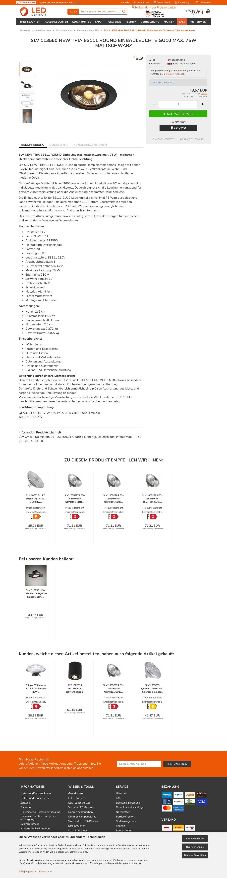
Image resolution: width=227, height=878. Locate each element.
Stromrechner (76, 826)
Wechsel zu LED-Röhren (83, 821)
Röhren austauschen (80, 812)
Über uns (121, 793)
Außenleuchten (56, 21)
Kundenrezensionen (90, 145)
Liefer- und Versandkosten (36, 793)
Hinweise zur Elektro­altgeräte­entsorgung (38, 818)
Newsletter (123, 812)
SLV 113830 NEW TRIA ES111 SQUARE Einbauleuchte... (35, 593)
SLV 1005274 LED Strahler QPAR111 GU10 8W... (36, 499)
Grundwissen (76, 793)
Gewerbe (114, 21)
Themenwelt (198, 21)
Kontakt (125, 2)
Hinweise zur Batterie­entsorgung (40, 812)
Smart (99, 21)
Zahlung (25, 802)
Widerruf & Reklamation (35, 828)
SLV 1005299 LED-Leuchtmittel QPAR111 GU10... (152, 499)
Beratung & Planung (128, 802)
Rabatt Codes (124, 830)
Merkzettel (205, 2)
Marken (169, 21)
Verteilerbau (150, 21)
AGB (21, 871)
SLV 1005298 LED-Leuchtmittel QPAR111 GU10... (113, 499)
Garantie (25, 807)
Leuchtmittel (81, 21)
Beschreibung (32, 145)
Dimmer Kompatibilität (82, 816)
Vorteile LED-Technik (81, 807)
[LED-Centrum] (40, 11)
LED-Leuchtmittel (79, 802)
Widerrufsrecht (29, 824)
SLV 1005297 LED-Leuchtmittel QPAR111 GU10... (74, 499)
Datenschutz (45, 871)
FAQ (118, 798)
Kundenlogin (184, 2)
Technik (130, 21)
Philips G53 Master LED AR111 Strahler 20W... (36, 688)
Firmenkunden (141, 2)
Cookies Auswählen (195, 855)
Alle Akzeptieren (195, 838)
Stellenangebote (126, 821)
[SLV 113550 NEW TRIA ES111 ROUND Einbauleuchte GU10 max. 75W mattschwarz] (90, 92)
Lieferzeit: (154, 63)
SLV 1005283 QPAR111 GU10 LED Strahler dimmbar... (152, 688)
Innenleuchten (29, 21)
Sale (182, 21)
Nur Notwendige (195, 846)
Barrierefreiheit (125, 816)
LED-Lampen (76, 798)
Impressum (31, 871)
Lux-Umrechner (77, 830)
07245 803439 (27, 2)
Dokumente (58, 145)
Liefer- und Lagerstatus (34, 798)
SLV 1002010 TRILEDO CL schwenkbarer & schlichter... (74, 689)
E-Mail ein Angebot (174, 73)
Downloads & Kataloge (129, 807)
